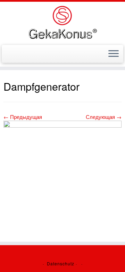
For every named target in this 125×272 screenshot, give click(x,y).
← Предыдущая (22, 116)
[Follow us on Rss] (14, 56)
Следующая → (104, 116)
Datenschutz (60, 263)
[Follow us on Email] (8, 56)
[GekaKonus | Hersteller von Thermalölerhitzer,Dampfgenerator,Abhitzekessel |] (62, 22)
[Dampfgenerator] (62, 153)
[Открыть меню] (113, 54)
